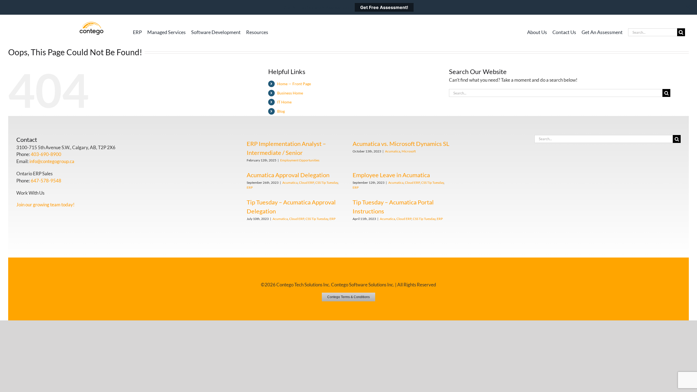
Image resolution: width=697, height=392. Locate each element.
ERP (250, 187)
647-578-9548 (46, 180)
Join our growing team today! (45, 204)
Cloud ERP (306, 182)
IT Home (284, 102)
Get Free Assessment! (384, 7)
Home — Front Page (294, 83)
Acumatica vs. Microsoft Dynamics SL (401, 143)
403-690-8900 (46, 154)
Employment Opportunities (299, 160)
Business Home (290, 93)
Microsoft (409, 151)
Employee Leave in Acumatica (391, 175)
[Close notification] (688, 7)
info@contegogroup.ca (51, 161)
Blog (281, 111)
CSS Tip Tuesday (326, 182)
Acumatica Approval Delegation (288, 175)
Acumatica (392, 151)
